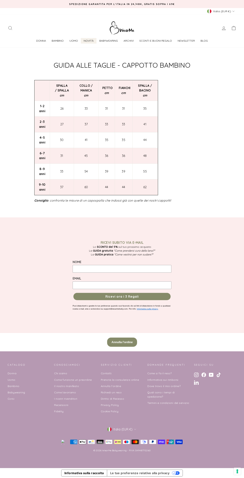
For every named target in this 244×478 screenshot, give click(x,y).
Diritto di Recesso (112, 398)
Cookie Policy (109, 411)
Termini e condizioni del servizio (168, 402)
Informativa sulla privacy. (147, 309)
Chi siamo (60, 373)
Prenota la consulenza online (120, 379)
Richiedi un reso (111, 392)
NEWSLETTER (186, 40)
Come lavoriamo (65, 392)
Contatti (106, 373)
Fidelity (58, 411)
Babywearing (108, 40)
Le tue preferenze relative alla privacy (140, 473)
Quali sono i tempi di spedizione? (161, 394)
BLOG (204, 40)
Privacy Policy (110, 405)
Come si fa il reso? (159, 373)
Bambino (58, 40)
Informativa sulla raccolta (84, 473)
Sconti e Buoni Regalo (155, 40)
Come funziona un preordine (73, 379)
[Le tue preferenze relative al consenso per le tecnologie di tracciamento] (237, 471)
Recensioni (61, 405)
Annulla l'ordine (111, 386)
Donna (41, 40)
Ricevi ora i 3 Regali (122, 296)
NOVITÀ (89, 40)
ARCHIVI (129, 40)
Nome (77, 262)
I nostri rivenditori (65, 398)
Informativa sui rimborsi (162, 379)
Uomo (73, 40)
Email (77, 278)
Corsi (11, 398)
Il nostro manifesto (66, 386)
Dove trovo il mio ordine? (164, 386)
